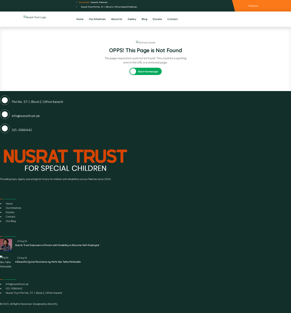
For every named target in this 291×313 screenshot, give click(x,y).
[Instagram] (263, 6)
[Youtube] (266, 6)
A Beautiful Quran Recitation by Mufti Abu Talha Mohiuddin (48, 261)
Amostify (52, 303)
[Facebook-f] (260, 6)
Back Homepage (148, 71)
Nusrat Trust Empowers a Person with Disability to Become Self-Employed (57, 245)
